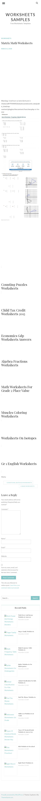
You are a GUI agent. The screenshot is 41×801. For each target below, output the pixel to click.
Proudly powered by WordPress (12, 795)
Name (3, 538)
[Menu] (3, 3)
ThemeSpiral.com (7, 797)
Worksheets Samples (20, 17)
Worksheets (6, 38)
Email (3, 547)
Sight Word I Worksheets (25, 763)
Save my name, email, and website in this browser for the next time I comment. (9, 570)
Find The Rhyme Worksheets (27, 697)
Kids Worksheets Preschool (26, 746)
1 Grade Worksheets (27, 486)
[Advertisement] (20, 73)
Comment (4, 509)
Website (4, 556)
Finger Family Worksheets (26, 631)
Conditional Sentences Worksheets (19, 482)
